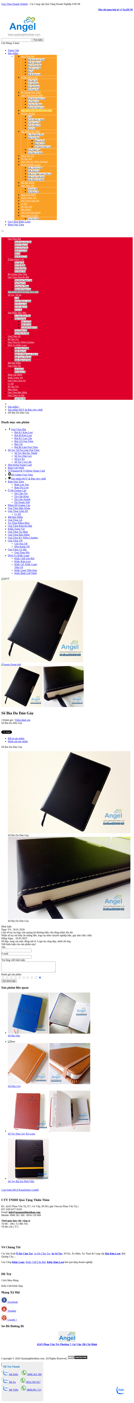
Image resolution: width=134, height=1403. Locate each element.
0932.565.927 (40, 233)
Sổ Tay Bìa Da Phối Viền (21, 1181)
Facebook (12, 1302)
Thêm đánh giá (22, 720)
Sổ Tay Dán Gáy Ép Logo (21, 1133)
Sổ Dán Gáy (14, 1086)
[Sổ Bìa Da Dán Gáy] (21, 686)
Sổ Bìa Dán (14, 1035)
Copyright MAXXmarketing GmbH (20, 1190)
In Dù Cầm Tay (42, 1253)
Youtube (11, 1310)
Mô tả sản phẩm (16, 738)
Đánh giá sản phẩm (18, 741)
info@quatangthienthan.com (24, 1212)
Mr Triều (13, 1389)
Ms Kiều (13, 1374)
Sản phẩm (13, 406)
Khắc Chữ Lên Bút (36, 1262)
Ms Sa (12, 1382)
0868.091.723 (33, 1389)
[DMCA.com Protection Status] (77, 1358)
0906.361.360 (23, 233)
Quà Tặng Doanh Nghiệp (14, 4)
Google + (12, 1319)
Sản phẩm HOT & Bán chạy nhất (25, 409)
